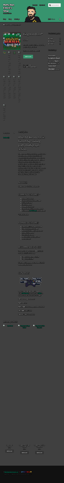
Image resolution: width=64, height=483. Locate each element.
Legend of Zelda (51, 61)
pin (56, 63)
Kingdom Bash (32, 66)
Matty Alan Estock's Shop (8, 7)
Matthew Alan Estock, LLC (11, 472)
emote (50, 55)
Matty (57, 61)
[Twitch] (25, 472)
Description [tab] (6, 133)
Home (6, 24)
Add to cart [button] (9, 451)
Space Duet (52, 66)
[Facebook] (23, 472)
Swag (10, 19)
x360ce (40, 293)
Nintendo (53, 63)
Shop (4, 19)
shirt (58, 63)
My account (42, 5)
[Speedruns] (31, 472)
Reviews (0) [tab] (6, 137)
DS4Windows (25, 293)
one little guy (33, 210)
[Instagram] (26, 472)
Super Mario (57, 69)
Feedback (35, 5)
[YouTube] (27, 472)
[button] (18, 34)
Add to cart (28, 56)
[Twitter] (22, 472)
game (27, 66)
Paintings (16, 19)
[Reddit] (29, 472)
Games (10, 24)
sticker (51, 68)
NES (49, 63)
